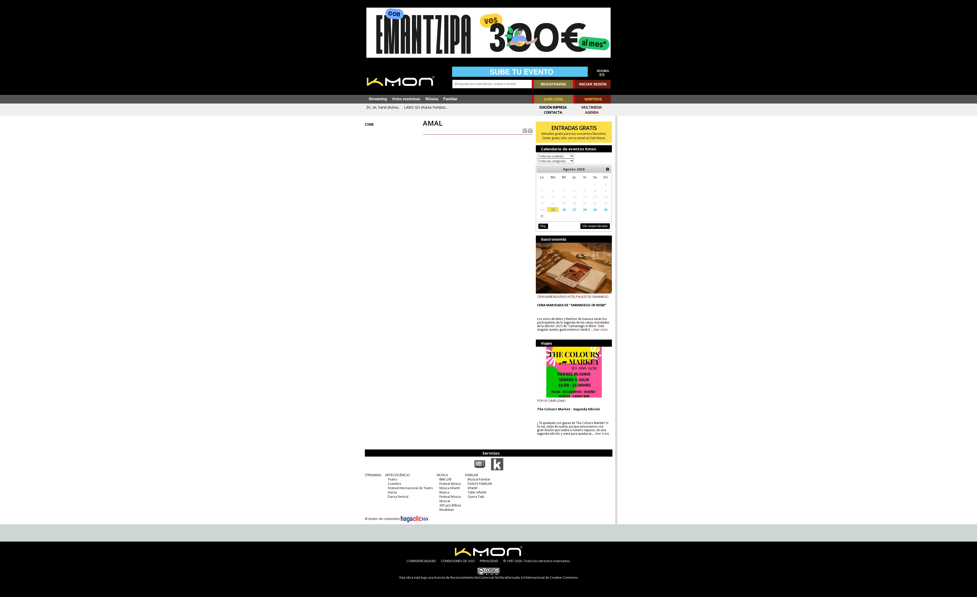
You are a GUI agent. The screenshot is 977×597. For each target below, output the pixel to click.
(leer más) (600, 329)
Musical (444, 501)
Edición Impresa (553, 107)
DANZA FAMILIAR (480, 484)
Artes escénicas (406, 99)
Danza (392, 492)
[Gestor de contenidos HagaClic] (414, 519)
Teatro (392, 479)
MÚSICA (442, 475)
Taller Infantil (477, 492)
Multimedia (591, 107)
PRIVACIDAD (489, 561)
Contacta (553, 112)
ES (602, 75)
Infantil (472, 488)
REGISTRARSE (553, 84)
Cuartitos (394, 484)
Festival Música (450, 484)
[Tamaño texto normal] (524, 130)
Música (431, 99)
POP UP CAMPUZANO (551, 400)
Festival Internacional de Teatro (410, 488)
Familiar (450, 99)
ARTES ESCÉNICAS (397, 475)
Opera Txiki (476, 496)
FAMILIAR (471, 475)
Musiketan (446, 509)
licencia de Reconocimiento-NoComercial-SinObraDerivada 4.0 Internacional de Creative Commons (506, 577)
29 (595, 210)
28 (584, 210)
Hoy (543, 226)
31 (542, 216)
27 (574, 210)
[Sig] (608, 169)
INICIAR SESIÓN (593, 84)
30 (605, 210)
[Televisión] (480, 469)
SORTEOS (593, 99)
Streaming (378, 99)
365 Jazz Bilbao (450, 505)
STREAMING (373, 475)
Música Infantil (449, 488)
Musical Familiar (479, 479)
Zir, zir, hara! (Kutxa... (383, 107)
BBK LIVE (445, 479)
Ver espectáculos (595, 226)
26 (564, 210)
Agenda (591, 112)
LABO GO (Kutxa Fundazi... (426, 107)
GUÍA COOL (554, 99)
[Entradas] (497, 469)
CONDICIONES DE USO (458, 561)
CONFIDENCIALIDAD (421, 561)
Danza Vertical (398, 496)
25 (553, 210)
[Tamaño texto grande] (530, 130)
